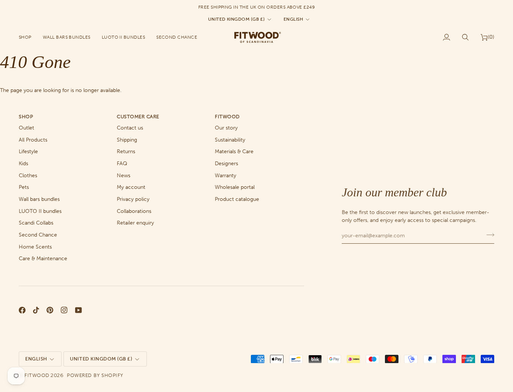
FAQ (122, 163)
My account (131, 187)
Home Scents (35, 247)
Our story (226, 128)
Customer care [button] (138, 116)
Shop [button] (26, 116)
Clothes (28, 175)
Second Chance (38, 235)
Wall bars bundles (39, 199)
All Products (33, 140)
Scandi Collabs (36, 223)
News (123, 175)
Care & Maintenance (43, 258)
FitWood (37, 375)
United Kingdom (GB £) (236, 19)
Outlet (26, 128)
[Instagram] (64, 310)
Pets (24, 187)
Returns (126, 151)
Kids (23, 163)
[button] (28, 37)
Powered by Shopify (95, 375)
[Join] (488, 235)
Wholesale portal (235, 187)
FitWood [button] (227, 116)
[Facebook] (22, 310)
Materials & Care (234, 151)
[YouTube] (78, 310)
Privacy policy (133, 199)
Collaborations (134, 211)
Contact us (130, 128)
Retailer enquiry (135, 223)
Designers (226, 163)
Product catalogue (237, 199)
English (293, 19)
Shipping (127, 140)
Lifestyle (28, 151)
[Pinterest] (50, 310)
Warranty (225, 175)
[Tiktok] (36, 310)
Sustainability (230, 140)
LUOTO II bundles (40, 211)
